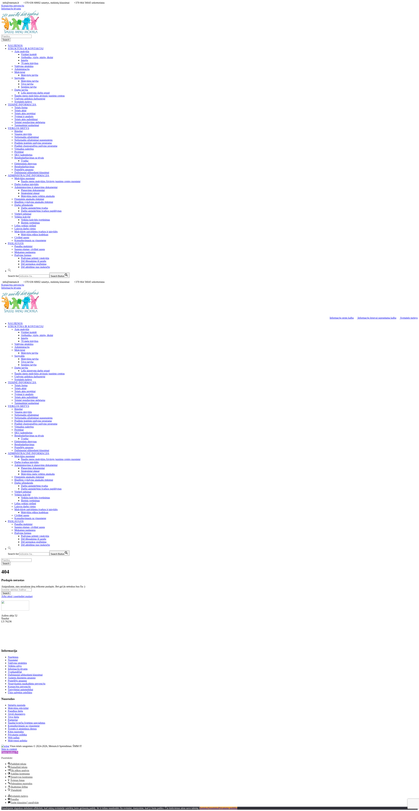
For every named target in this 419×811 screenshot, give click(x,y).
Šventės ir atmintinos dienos (22, 728)
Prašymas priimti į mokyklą (35, 258)
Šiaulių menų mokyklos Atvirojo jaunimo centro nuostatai (50, 181)
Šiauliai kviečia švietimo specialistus (26, 722)
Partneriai (13, 719)
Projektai (19, 151)
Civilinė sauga (21, 237)
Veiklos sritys (15, 666)
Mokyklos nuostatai (24, 178)
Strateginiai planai (30, 193)
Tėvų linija (13, 717)
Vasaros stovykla (23, 134)
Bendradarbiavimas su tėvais (29, 157)
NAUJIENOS (15, 45)
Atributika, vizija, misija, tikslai (37, 57)
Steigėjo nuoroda (16, 705)
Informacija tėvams (11, 8)
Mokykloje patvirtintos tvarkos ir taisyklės (36, 231)
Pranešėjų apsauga (23, 169)
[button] (9, 271)
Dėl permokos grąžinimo (33, 264)
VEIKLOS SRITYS (18, 128)
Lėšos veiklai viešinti (25, 225)
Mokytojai (19, 72)
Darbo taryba (21, 89)
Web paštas (13, 737)
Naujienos (13, 657)
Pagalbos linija (15, 711)
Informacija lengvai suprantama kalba (376, 317)
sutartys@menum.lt (11, 633)
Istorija (24, 60)
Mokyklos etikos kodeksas (34, 234)
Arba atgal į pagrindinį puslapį (17, 596)
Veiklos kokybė (22, 216)
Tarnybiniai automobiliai (20, 689)
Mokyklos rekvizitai (18, 708)
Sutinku (204, 808)
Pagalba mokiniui (23, 246)
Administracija (21, 69)
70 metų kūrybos (29, 63)
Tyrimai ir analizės (23, 116)
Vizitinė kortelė (29, 54)
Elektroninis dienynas (25, 163)
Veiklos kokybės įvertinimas (35, 219)
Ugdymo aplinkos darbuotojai (29, 98)
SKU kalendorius (23, 154)
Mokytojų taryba (29, 75)
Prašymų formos (22, 255)
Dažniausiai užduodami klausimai (31, 172)
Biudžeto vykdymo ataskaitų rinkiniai (33, 202)
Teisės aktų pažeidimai (26, 119)
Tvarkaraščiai (15, 671)
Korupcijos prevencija (12, 5)
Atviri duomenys (16, 714)
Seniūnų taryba (28, 86)
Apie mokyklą (21, 51)
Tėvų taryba (27, 84)
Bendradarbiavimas (24, 166)
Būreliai (18, 131)
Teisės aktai (20, 110)
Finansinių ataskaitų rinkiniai (29, 199)
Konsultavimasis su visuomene (30, 240)
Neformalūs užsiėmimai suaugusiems (33, 140)
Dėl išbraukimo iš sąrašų (33, 261)
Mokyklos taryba (29, 81)
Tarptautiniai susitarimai (26, 125)
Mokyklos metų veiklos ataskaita (38, 196)
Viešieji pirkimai (22, 213)
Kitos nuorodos (16, 731)
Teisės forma (20, 107)
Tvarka (24, 160)
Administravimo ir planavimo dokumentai (35, 187)
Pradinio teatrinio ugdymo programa (33, 143)
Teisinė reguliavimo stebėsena (29, 122)
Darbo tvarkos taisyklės (26, 184)
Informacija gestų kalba (342, 317)
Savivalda (19, 78)
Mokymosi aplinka (17, 740)
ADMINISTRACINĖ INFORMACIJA (28, 175)
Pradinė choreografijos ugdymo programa (35, 146)
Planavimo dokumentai (33, 190)
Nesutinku (213, 808)
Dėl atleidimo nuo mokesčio (35, 267)
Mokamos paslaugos (25, 252)
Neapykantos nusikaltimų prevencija (26, 683)
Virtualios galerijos (24, 148)
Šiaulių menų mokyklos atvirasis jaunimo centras (39, 95)
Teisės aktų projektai (25, 113)
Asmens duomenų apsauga (22, 677)
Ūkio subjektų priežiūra (20, 692)
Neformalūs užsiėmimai (26, 137)
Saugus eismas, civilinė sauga (29, 249)
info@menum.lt (9, 644)
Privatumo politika (17, 734)
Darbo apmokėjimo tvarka (34, 208)
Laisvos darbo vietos (25, 228)
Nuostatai (13, 660)
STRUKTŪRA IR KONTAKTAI (25, 48)
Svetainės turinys (23, 101)
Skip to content (9, 749)
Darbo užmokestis (23, 205)
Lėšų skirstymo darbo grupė (35, 92)
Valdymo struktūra (23, 66)
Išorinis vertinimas (30, 222)
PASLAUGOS (16, 243)
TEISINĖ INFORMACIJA (22, 104)
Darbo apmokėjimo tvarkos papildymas (41, 210)
